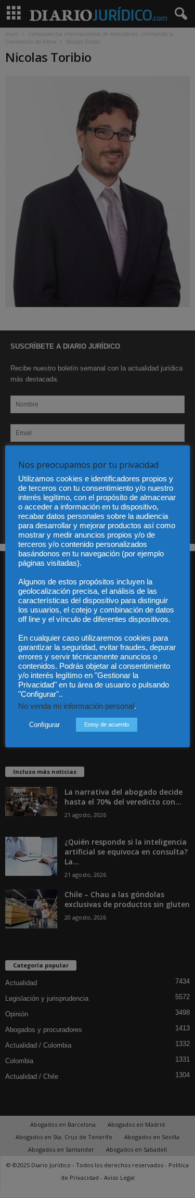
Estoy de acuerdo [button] (106, 724)
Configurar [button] (44, 725)
